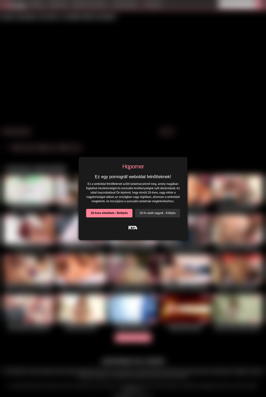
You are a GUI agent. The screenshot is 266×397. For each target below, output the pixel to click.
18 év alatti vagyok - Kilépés (158, 213)
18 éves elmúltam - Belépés (109, 213)
